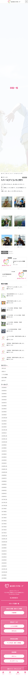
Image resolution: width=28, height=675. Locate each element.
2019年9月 (4, 445)
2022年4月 (4, 424)
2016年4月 (4, 560)
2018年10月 (4, 472)
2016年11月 (4, 538)
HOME (3, 673)
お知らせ (4, 371)
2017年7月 (4, 514)
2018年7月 (4, 478)
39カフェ (14, 656)
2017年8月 (4, 511)
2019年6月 (4, 454)
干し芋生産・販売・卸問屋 (14, 643)
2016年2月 (4, 566)
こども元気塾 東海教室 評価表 (14, 322)
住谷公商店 (4, 377)
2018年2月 (4, 493)
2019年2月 (4, 463)
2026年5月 (4, 390)
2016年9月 (4, 545)
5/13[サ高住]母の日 (6, 274)
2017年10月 (4, 505)
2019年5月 (4, 457)
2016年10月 (4, 542)
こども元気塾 (5, 374)
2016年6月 (4, 554)
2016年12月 (4, 535)
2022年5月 (4, 421)
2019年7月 (4, 451)
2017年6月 (4, 517)
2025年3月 (4, 399)
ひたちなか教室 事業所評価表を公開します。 (16, 337)
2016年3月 (4, 563)
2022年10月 (4, 417)
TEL (25, 673)
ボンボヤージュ (14, 661)
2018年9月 (4, 475)
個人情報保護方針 (14, 597)
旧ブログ (24, 177)
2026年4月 (4, 393)
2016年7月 (4, 551)
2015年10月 (4, 572)
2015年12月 (4, 569)
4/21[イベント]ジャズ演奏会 (19, 262)
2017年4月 (4, 523)
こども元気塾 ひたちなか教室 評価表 (16, 315)
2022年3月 (4, 427)
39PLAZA (4, 368)
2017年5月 (4, 520)
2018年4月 (4, 487)
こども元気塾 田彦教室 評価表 (14, 329)
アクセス (10, 673)
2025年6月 (4, 396)
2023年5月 (4, 408)
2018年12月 (4, 466)
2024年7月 (4, 402)
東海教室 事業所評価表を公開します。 (16, 350)
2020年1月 (4, 433)
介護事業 (14, 613)
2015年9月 (4, 575)
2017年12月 (4, 499)
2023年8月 (4, 405)
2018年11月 (4, 469)
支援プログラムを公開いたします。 (15, 287)
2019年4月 (4, 460)
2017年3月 (4, 526)
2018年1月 (4, 496)
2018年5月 (4, 484)
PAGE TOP (25, 668)
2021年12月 (4, 430)
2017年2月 (4, 529)
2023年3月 (4, 414)
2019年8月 (4, 448)
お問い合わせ (18, 673)
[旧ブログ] (6, 262)
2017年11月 (4, 502)
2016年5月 (4, 557)
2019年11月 (4, 439)
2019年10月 (4, 442)
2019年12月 (4, 436)
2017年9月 (4, 508)
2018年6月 (4, 481)
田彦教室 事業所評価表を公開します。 (16, 357)
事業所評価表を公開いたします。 (14, 301)
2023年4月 (4, 411)
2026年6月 (4, 387)
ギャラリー (11, 253)
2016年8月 (4, 548)
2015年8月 (4, 578)
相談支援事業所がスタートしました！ (15, 294)
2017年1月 (4, 532)
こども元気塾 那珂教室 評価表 (14, 308)
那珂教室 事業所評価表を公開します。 (16, 343)
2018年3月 (4, 490)
